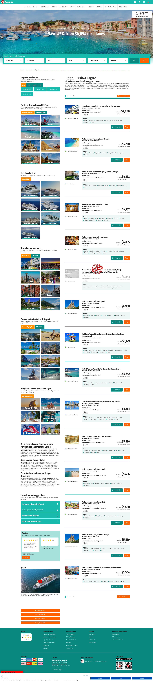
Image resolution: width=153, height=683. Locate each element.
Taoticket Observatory (117, 640)
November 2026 (53, 89)
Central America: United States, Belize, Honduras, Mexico (101, 369)
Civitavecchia (93, 178)
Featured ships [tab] (25, 179)
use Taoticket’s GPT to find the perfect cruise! (96, 661)
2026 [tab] (23, 85)
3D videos (46, 648)
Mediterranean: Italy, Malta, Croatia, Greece (96, 436)
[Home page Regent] (85, 114)
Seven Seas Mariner (87, 405)
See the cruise (116, 127)
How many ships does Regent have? (32, 510)
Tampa (91, 410)
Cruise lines (29, 70)
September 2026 (27, 89)
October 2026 (40, 89)
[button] (151, 33)
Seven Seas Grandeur (87, 108)
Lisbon (91, 145)
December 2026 (27, 94)
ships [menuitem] (71, 7)
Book (126, 127)
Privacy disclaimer (70, 637)
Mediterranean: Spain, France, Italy (93, 301)
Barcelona (92, 307)
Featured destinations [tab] (27, 112)
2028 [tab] (34, 85)
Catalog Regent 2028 (40, 619)
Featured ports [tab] (25, 256)
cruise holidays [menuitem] (123, 7)
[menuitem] (135, 2)
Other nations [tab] (39, 327)
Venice (91, 573)
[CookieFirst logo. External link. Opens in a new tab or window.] (1, 676)
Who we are (92, 634)
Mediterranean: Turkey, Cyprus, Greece (95, 237)
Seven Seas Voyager (87, 206)
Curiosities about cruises (49, 634)
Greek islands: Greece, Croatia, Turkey (95, 204)
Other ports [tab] (35, 255)
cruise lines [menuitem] (63, 7)
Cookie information (71, 640)
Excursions (46, 645)
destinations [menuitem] (80, 7)
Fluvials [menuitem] (90, 7)
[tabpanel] (40, 92)
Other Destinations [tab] (41, 112)
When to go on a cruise (49, 642)
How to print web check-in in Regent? (33, 504)
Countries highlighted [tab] (27, 327)
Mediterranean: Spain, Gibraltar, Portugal (95, 535)
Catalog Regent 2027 (40, 614)
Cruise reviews (115, 634)
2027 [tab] (29, 85)
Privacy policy (85, 675)
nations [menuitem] (99, 7)
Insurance (68, 642)
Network (91, 637)
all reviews (25, 557)
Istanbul (92, 243)
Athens (91, 210)
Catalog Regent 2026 (40, 610)
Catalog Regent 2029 (40, 623)
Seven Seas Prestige (87, 371)
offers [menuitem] (35, 7)
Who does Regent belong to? (30, 516)
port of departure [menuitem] (110, 7)
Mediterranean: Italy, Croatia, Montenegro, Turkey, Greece (101, 567)
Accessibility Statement (72, 645)
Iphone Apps (92, 640)
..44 (70, 95)
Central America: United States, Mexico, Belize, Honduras (101, 106)
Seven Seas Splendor (87, 141)
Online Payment (116, 637)
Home (22, 70)
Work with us (69, 648)
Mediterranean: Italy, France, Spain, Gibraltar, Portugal (100, 172)
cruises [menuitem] (53, 7)
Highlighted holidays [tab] (27, 396)
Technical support (70, 634)
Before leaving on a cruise (50, 637)
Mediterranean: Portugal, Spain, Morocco (95, 139)
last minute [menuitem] (27, 7)
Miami (91, 112)
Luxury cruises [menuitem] (45, 7)
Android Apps (92, 642)
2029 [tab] (40, 85)
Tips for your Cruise (48, 640)
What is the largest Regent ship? (31, 521)
